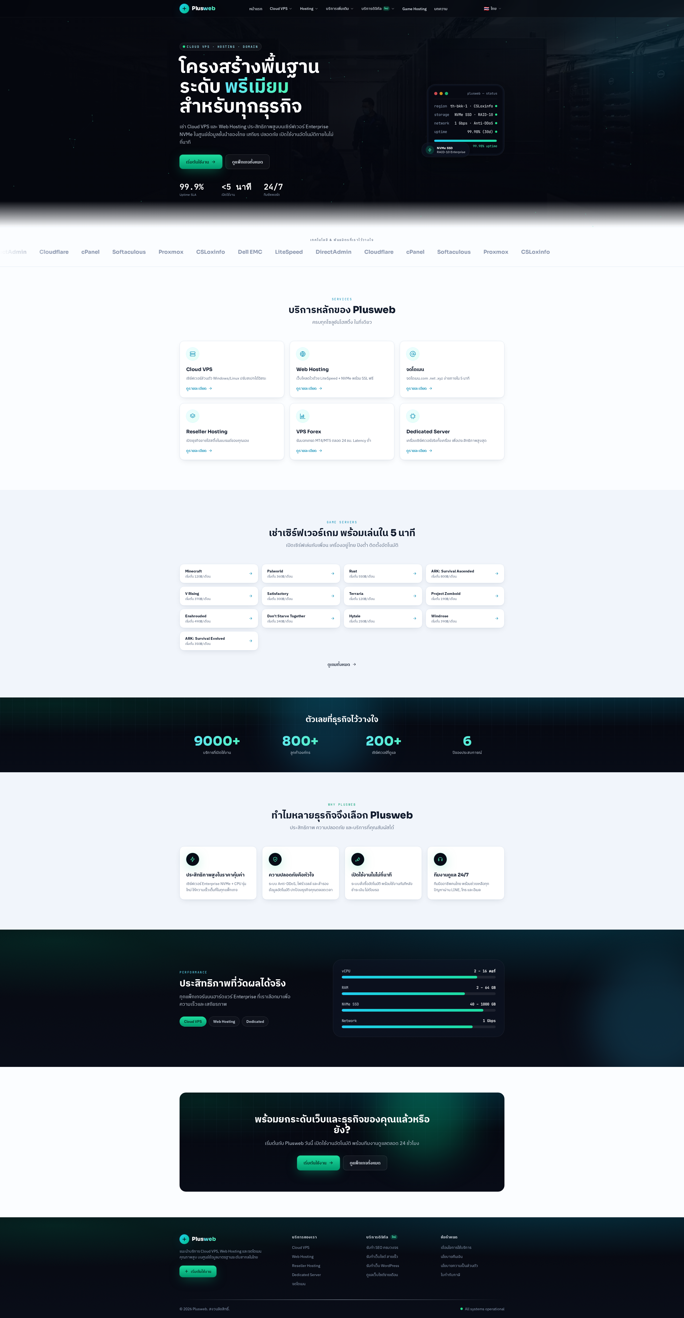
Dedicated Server (306, 1274)
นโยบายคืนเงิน (452, 1256)
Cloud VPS (278, 8)
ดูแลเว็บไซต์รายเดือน (382, 1274)
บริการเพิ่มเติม (337, 8)
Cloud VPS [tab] (193, 1021)
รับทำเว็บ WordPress (382, 1265)
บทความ (441, 8)
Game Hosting (414, 8)
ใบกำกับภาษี (450, 1274)
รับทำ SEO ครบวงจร (382, 1247)
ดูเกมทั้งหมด (339, 664)
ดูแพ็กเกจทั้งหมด (247, 162)
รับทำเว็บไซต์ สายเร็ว (382, 1256)
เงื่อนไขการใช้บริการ (456, 1247)
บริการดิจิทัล (375, 8)
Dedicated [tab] (255, 1021)
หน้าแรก (255, 8)
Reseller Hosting (306, 1265)
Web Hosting (302, 1256)
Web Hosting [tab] (224, 1021)
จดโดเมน (298, 1283)
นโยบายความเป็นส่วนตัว (459, 1265)
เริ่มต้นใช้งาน (197, 162)
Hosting (306, 8)
